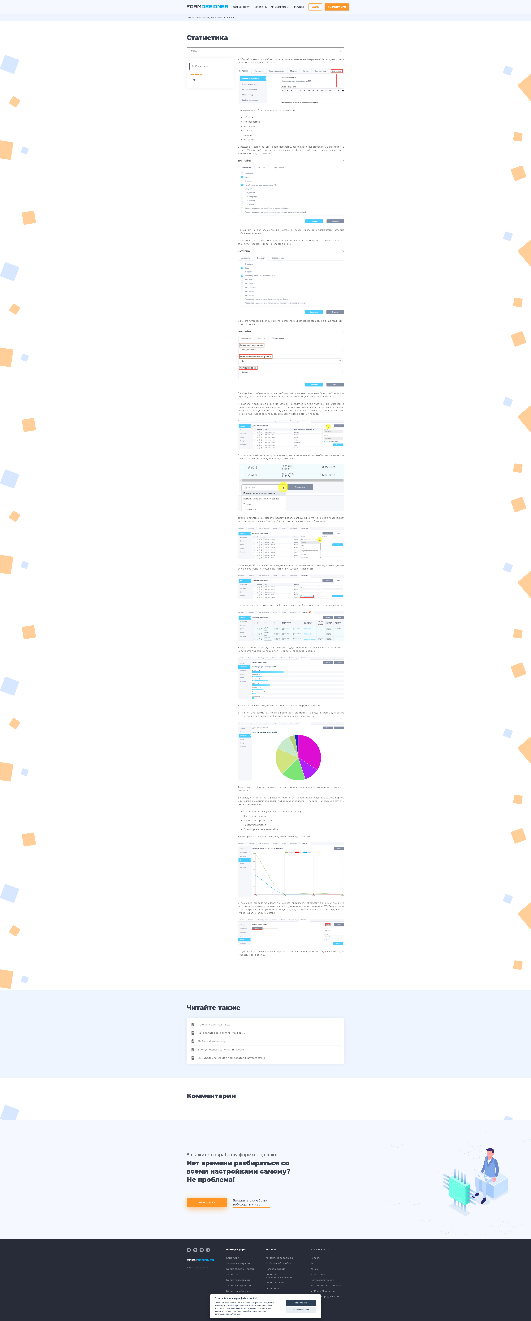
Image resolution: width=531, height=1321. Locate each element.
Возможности (242, 7)
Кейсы (314, 1269)
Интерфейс (216, 17)
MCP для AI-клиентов (323, 1291)
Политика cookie (275, 1282)
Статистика (201, 66)
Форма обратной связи (240, 1269)
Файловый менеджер (212, 1041)
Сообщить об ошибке (278, 1263)
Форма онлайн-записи (239, 1291)
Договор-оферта (275, 1269)
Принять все (301, 1303)
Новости (315, 1258)
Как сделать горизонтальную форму (221, 1032)
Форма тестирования (239, 1285)
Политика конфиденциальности (279, 1275)
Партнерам (272, 1288)
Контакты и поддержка (279, 1258)
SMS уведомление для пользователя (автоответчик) (232, 1057)
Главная (190, 17)
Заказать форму (207, 1202)
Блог (313, 1263)
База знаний (202, 17)
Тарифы (299, 7)
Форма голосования (238, 1280)
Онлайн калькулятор (238, 1263)
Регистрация (337, 7)
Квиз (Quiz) (233, 1258)
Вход (315, 7)
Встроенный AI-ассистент (325, 1285)
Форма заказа (234, 1274)
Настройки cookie (301, 1310)
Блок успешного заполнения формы (221, 1049)
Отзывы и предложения (325, 1296)
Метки (192, 80)
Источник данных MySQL (214, 1024)
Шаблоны (261, 7)
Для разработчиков (322, 1280)
